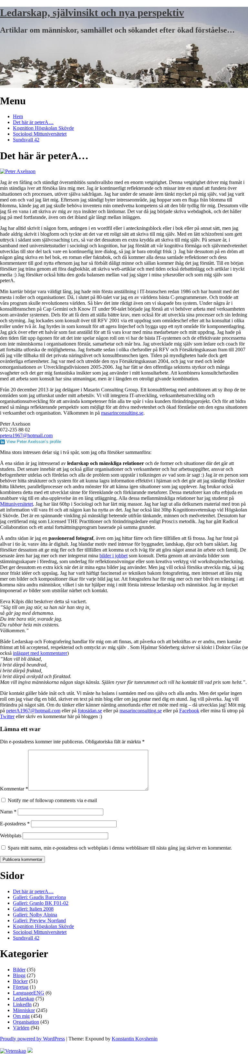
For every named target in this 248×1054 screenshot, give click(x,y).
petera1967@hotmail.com (26, 435)
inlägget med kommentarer (40, 653)
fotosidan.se (90, 710)
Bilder (19, 969)
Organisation (26, 1022)
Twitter (7, 716)
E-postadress (15, 823)
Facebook (189, 710)
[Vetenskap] (13, 1051)
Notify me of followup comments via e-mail (52, 800)
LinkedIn (22, 1004)
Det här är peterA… (33, 122)
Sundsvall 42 (26, 139)
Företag (20, 987)
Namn (8, 811)
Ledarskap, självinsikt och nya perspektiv (92, 12)
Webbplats (10, 835)
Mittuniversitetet (16, 504)
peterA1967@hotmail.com (33, 710)
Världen (21, 1027)
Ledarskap (23, 998)
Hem (18, 116)
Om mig (21, 1016)
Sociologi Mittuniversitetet (40, 134)
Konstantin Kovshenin (135, 1038)
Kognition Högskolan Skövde (43, 128)
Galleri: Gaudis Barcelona (39, 897)
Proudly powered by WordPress (32, 1038)
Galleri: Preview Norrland (39, 920)
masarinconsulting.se (122, 413)
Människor (24, 1010)
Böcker (20, 981)
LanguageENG (28, 993)
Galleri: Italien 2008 (33, 909)
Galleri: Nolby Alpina (35, 914)
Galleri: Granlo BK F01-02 (40, 903)
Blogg (19, 975)
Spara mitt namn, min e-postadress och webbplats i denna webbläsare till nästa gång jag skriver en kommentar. (120, 848)
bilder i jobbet (113, 555)
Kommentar (14, 788)
